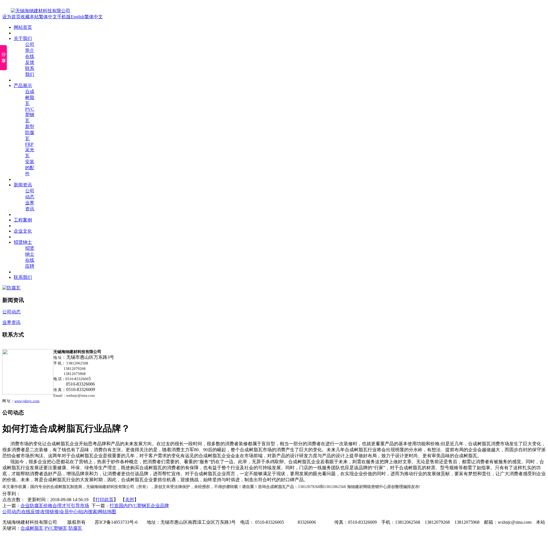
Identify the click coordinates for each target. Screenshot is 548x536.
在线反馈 (30, 511)
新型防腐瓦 (29, 132)
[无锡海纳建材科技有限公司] (36, 10)
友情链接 (50, 511)
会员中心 (69, 511)
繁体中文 (48, 16)
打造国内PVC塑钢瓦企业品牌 (139, 505)
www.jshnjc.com (26, 401)
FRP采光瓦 (29, 150)
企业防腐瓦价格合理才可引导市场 (55, 505)
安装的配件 (29, 167)
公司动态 (11, 511)
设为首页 (11, 16)
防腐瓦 (75, 528)
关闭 (129, 499)
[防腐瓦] (11, 287)
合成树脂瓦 (29, 97)
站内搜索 (88, 511)
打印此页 (104, 499)
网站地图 (107, 511)
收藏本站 (30, 16)
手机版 (64, 16)
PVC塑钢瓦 (29, 115)
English (77, 16)
